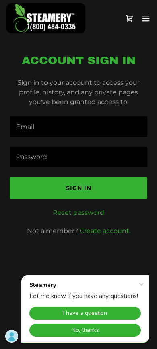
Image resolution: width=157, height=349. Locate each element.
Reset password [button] (78, 212)
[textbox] (78, 126)
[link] (45, 18)
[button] (146, 18)
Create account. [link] (105, 231)
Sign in (78, 188)
